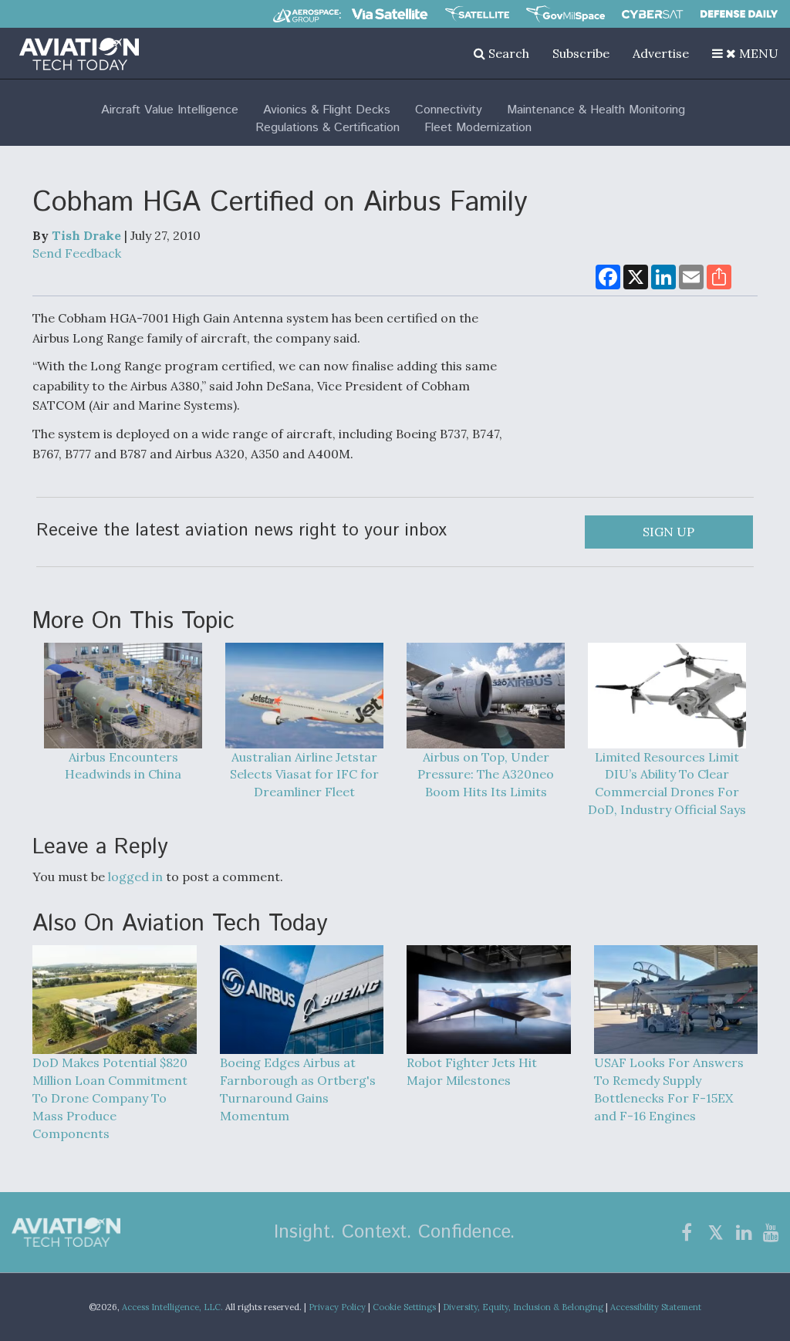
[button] (745, 53)
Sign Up (668, 531)
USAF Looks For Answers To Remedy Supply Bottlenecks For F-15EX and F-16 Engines (669, 1089)
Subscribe (580, 53)
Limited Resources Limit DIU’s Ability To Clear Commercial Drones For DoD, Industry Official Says (667, 783)
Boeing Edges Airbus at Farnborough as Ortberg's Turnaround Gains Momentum (298, 1089)
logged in (135, 876)
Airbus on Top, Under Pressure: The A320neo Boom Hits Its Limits (485, 774)
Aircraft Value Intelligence (169, 110)
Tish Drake (86, 235)
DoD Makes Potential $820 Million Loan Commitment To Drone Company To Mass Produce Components (109, 1097)
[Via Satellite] (389, 13)
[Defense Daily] (739, 14)
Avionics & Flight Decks (326, 110)
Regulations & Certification (327, 128)
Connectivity (448, 110)
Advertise (661, 53)
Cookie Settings (404, 1307)
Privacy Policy (337, 1307)
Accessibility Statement (655, 1307)
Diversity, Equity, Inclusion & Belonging (523, 1307)
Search (507, 53)
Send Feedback (76, 253)
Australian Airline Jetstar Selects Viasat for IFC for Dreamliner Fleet (304, 774)
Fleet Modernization (478, 128)
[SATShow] (477, 14)
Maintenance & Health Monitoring (596, 110)
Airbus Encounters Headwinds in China (123, 765)
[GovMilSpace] (565, 13)
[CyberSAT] (652, 14)
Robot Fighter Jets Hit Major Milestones (472, 1071)
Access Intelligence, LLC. (172, 1307)
